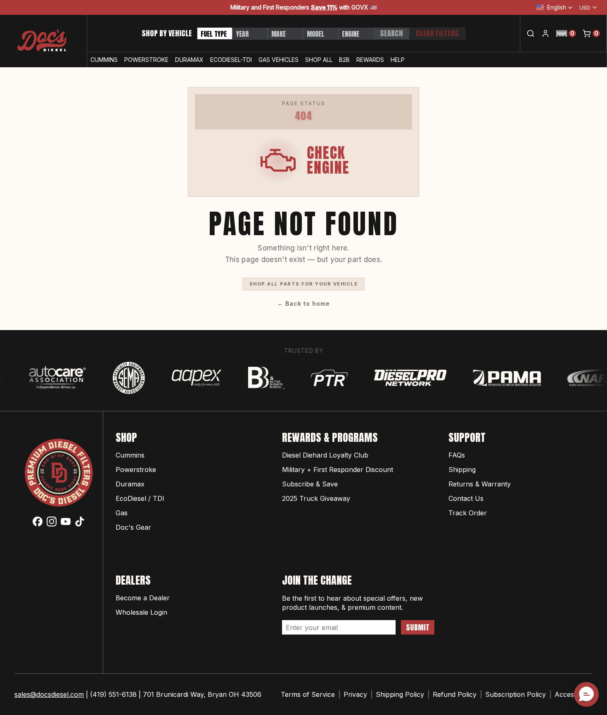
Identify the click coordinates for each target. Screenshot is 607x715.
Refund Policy (455, 694)
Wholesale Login (141, 612)
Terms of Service (308, 694)
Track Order (467, 513)
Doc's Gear (133, 527)
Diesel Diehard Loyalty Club (325, 455)
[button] (566, 33)
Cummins (130, 455)
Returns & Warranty (479, 484)
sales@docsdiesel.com (49, 694)
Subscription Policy (515, 694)
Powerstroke (136, 469)
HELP (398, 59)
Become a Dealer (143, 598)
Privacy (355, 694)
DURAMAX (189, 59)
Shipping (462, 469)
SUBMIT (417, 627)
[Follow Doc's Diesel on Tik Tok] (80, 521)
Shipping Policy (400, 694)
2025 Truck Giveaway (316, 498)
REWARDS (370, 59)
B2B (344, 59)
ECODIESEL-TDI (231, 59)
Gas (122, 513)
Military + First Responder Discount (337, 469)
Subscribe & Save (310, 484)
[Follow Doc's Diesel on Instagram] (52, 521)
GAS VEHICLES (278, 59)
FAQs (456, 455)
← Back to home (303, 303)
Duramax (130, 484)
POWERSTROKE (146, 59)
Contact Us (466, 498)
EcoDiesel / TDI (140, 498)
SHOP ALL (318, 59)
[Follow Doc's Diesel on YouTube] (66, 521)
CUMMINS (104, 59)
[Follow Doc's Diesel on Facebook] (38, 521)
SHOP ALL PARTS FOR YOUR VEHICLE (303, 284)
